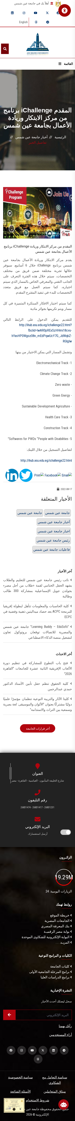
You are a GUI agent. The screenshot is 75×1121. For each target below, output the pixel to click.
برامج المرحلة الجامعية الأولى (49, 972)
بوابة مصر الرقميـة (57, 932)
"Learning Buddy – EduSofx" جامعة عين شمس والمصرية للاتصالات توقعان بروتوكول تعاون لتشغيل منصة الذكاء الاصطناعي (37, 632)
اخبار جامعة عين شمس (54, 531)
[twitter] (47, 13)
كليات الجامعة (60, 966)
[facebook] (58, 13)
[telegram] (47, 22)
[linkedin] (12, 13)
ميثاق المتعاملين (55, 1091)
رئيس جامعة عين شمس (53, 540)
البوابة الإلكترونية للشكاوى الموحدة (46, 937)
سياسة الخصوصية (20, 1077)
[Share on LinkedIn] (12, 475)
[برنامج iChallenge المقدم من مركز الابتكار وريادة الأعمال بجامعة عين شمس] (37, 213)
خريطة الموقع (60, 915)
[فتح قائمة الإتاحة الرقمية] (64, 10)
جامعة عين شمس (30, 513)
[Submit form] (9, 1015)
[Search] (5, 49)
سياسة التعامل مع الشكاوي (54, 1080)
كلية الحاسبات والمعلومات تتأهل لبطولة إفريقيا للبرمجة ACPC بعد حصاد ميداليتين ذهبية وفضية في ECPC (37, 611)
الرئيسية (60, 137)
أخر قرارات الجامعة (37, 728)
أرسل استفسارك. (38, 833)
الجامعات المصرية (57, 921)
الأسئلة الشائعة (20, 1091)
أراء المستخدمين (60, 1035)
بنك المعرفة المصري (55, 926)
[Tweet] (25, 475)
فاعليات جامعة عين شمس (51, 550)
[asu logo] (38, 43)
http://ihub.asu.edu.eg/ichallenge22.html (46, 460)
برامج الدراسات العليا (55, 977)
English (23, 22)
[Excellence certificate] (14, 1105)
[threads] (36, 22)
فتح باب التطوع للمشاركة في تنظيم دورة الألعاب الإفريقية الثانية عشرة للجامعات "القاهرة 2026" (37, 668)
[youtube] (35, 13)
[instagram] (24, 13)
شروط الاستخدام (37, 1100)
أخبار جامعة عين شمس (31, 137)
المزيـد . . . (63, 942)
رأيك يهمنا (65, 1026)
